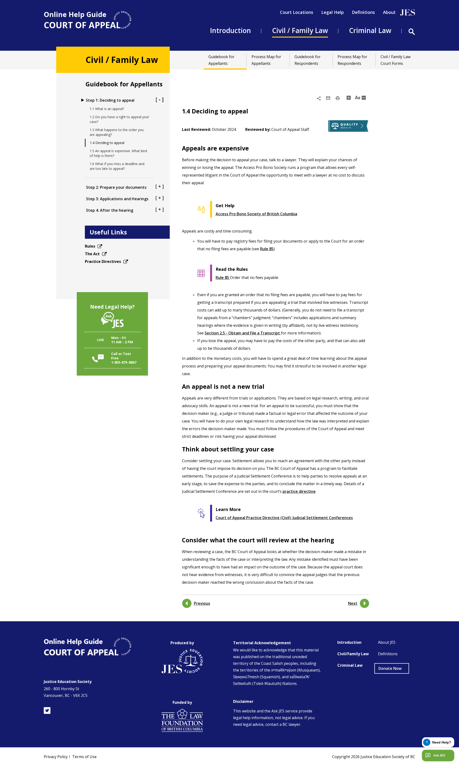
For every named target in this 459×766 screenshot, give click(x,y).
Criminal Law (350, 665)
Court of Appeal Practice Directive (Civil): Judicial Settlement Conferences (284, 517)
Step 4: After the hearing (109, 210)
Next (352, 603)
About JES (386, 642)
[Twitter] (47, 710)
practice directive (299, 491)
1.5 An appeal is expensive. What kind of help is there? (118, 153)
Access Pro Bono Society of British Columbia (256, 213)
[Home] (87, 20)
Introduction (349, 642)
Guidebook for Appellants (221, 60)
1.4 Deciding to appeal (107, 142)
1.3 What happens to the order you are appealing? (117, 132)
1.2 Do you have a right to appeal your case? (119, 119)
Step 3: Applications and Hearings (117, 198)
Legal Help (332, 12)
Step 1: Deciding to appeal (110, 100)
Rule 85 (266, 248)
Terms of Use (84, 756)
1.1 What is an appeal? (107, 108)
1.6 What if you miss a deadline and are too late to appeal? (117, 166)
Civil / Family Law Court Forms (395, 60)
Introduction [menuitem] (230, 30)
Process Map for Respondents (352, 60)
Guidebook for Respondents (308, 60)
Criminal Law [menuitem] (370, 30)
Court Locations (296, 12)
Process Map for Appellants (266, 60)
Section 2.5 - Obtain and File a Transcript (243, 333)
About (389, 12)
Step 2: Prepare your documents (116, 187)
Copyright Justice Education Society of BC (373, 756)
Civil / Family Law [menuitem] (300, 30)
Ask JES (439, 755)
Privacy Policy (56, 756)
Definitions (363, 12)
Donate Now (390, 668)
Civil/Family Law (353, 653)
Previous (202, 603)
